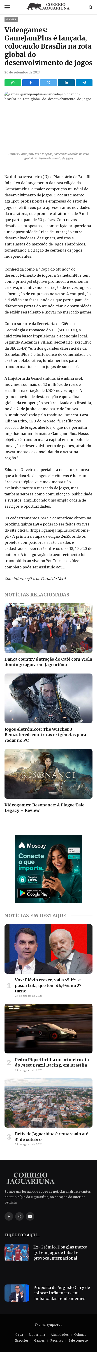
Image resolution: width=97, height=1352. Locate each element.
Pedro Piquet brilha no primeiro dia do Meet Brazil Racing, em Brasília (52, 1062)
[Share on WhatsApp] (13, 82)
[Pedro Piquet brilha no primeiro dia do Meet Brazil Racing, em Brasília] (48, 1028)
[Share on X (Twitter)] (48, 82)
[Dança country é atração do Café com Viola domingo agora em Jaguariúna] (48, 628)
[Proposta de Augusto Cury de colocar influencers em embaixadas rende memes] (17, 1293)
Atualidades (60, 1335)
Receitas (56, 1341)
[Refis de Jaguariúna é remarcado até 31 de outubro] (48, 1103)
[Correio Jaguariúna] (48, 7)
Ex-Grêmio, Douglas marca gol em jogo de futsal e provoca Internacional (60, 1253)
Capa (19, 1335)
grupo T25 (54, 1325)
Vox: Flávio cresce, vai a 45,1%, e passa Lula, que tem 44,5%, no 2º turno (48, 985)
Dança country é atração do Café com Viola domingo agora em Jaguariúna (48, 662)
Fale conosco (78, 1341)
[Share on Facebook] (30, 82)
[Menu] (7, 7)
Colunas (80, 1335)
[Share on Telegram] (84, 82)
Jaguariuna (37, 1335)
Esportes (21, 1341)
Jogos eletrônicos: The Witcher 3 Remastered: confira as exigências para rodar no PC (45, 735)
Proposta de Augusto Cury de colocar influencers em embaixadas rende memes (61, 1293)
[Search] (90, 7)
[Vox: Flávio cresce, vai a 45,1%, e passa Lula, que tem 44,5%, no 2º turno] (48, 949)
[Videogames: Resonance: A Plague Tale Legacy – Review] (48, 773)
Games (11, 19)
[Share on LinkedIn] (66, 82)
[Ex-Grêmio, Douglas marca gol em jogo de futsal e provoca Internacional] (17, 1252)
